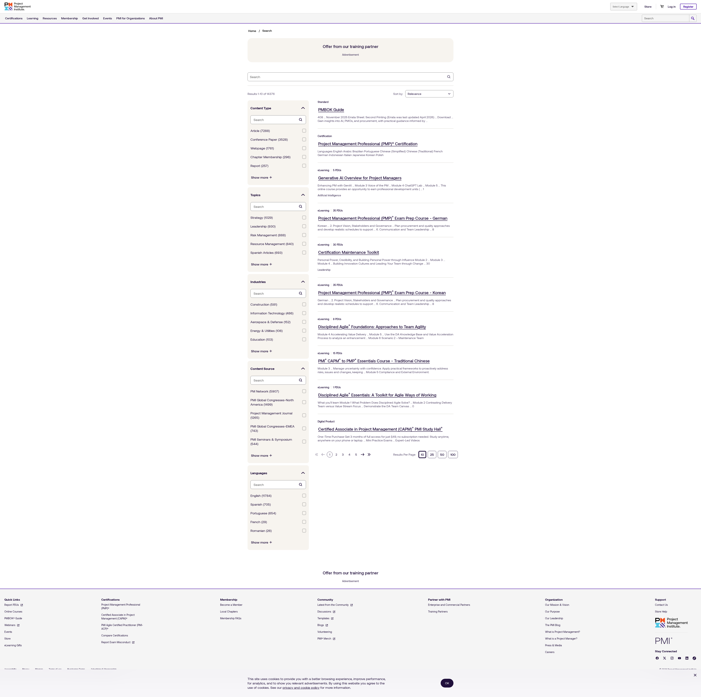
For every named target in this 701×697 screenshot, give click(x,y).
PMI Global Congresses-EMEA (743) (272, 428)
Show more (259, 177)
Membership (69, 18)
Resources (50, 18)
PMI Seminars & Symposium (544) (271, 441)
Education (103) (261, 339)
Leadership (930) (262, 226)
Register (688, 6)
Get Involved (90, 18)
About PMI (156, 18)
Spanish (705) (260, 504)
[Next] (362, 454)
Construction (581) (263, 304)
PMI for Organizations (130, 18)
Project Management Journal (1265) (271, 415)
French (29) (258, 522)
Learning (32, 18)
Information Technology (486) (271, 313)
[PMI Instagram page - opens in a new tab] (672, 658)
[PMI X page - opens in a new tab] (664, 658)
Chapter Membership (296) (270, 157)
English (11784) (260, 496)
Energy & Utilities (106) (266, 331)
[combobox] (623, 6)
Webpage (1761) (262, 148)
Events (107, 18)
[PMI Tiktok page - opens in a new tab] (694, 658)
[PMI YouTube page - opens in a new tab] (679, 658)
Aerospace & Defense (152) (270, 322)
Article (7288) (260, 131)
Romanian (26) (261, 531)
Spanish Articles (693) (266, 253)
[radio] (422, 454)
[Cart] (662, 6)
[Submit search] (692, 18)
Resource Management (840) (272, 244)
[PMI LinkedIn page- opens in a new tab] (687, 658)
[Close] (695, 675)
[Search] (449, 76)
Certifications (13, 18)
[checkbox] (304, 130)
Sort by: (398, 93)
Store (648, 6)
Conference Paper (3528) (269, 139)
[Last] (369, 454)
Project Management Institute (671, 623)
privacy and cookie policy (301, 688)
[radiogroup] (438, 454)
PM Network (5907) (264, 391)
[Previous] (323, 454)
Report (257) (259, 166)
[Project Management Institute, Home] (17, 7)
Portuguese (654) (263, 513)
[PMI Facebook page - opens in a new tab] (657, 658)
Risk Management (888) (268, 235)
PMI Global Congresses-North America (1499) (272, 402)
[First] (316, 454)
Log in (672, 6)
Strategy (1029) (261, 217)
